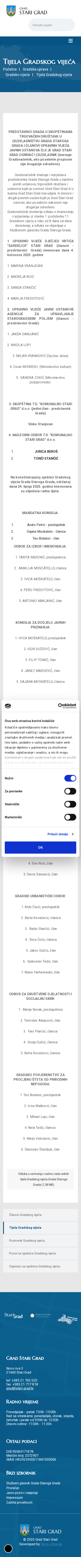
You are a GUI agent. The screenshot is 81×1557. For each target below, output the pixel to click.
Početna (10, 69)
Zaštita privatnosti (19, 1502)
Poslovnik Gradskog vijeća (27, 1241)
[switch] (70, 791)
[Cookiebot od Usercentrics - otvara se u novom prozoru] (58, 706)
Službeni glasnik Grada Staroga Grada (33, 1483)
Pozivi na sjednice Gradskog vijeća (32, 1253)
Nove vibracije (51, 1544)
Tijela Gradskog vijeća (25, 1228)
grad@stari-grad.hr (20, 1388)
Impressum (14, 1498)
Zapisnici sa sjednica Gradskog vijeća (34, 1266)
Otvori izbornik (70, 40)
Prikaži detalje (58, 834)
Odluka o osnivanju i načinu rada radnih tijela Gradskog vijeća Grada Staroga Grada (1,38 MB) (43, 1179)
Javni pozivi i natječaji (22, 1493)
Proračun (12, 1488)
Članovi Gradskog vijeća (25, 1215)
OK (40, 847)
